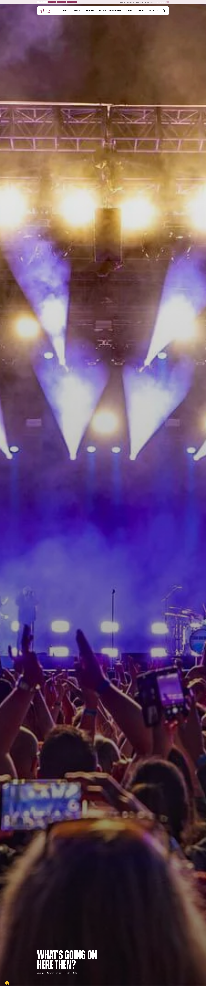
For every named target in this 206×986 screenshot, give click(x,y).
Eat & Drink (102, 10)
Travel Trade (149, 2)
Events (141, 10)
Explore (65, 10)
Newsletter (122, 2)
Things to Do (90, 10)
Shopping (129, 10)
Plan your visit (153, 10)
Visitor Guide (139, 2)
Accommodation (115, 10)
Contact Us (130, 2)
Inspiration (77, 10)
